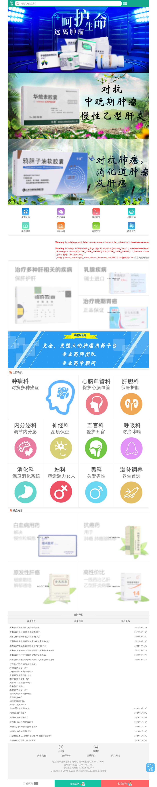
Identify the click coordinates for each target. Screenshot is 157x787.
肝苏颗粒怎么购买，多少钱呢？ (22, 740)
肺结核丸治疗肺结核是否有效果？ (23, 727)
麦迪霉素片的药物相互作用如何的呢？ (25, 637)
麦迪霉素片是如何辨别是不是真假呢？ (25, 632)
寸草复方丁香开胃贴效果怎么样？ (23, 664)
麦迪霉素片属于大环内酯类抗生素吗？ (25, 627)
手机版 (61, 748)
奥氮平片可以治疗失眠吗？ (21, 683)
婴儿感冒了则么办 (17, 686)
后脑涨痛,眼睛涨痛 (17, 701)
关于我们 (41, 755)
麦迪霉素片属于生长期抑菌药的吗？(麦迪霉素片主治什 (32, 660)
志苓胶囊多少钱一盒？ (19, 668)
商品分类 (115, 755)
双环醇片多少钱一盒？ (19, 690)
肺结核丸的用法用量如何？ (21, 731)
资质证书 (66, 755)
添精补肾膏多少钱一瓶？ (20, 679)
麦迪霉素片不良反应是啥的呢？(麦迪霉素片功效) (29, 641)
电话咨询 (122, 783)
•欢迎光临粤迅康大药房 (126, 257)
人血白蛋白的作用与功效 (20, 708)
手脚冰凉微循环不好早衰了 (21, 694)
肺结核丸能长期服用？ (19, 717)
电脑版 (96, 748)
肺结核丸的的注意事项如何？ (21, 722)
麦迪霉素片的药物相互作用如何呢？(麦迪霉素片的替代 (32, 650)
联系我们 (91, 755)
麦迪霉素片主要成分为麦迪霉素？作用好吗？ (28, 646)
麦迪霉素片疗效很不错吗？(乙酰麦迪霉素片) (28, 655)
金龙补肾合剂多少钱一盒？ (21, 675)
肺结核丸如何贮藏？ (18, 713)
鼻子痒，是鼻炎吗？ (18, 705)
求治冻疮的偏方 (16, 697)
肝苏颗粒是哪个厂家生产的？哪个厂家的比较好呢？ (31, 736)
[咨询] (150, 767)
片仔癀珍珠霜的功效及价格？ (21, 672)
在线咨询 (74, 783)
